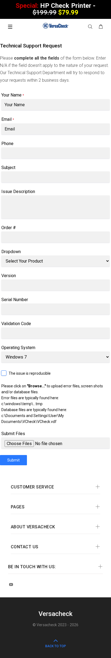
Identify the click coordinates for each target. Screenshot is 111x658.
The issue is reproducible (30, 373)
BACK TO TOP (55, 646)
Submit (13, 460)
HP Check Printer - (56, 9)
